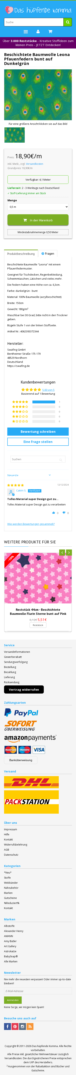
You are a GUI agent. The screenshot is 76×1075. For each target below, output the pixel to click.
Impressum (10, 829)
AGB (6, 849)
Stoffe (7, 877)
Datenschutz (11, 854)
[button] (20, 402)
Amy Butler (10, 941)
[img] (15, 485)
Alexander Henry (13, 931)
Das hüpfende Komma (45, 1046)
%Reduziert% (11, 903)
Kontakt (8, 839)
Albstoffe (9, 926)
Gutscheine (10, 898)
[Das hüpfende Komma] (38, 10)
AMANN (8, 936)
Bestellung (10, 667)
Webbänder (11, 882)
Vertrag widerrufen (24, 689)
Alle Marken (10, 961)
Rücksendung (11, 682)
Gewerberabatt (13, 657)
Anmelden (13, 1000)
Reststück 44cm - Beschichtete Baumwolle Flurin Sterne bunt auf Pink (38, 612)
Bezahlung (10, 672)
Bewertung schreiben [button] (38, 431)
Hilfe (6, 834)
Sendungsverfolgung (16, 662)
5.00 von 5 (48, 390)
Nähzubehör (11, 888)
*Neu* (8, 872)
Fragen (49, 253)
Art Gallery (10, 946)
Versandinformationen (17, 652)
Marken (8, 893)
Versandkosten (34, 164)
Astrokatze (10, 951)
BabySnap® (11, 956)
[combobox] (38, 22)
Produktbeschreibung (21, 254)
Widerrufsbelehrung (15, 844)
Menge (12, 200)
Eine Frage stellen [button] (38, 441)
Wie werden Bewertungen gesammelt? (31, 524)
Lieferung (9, 677)
